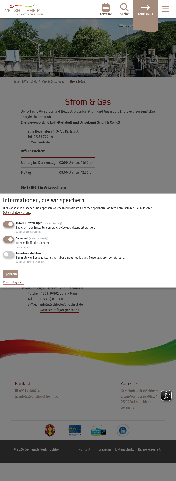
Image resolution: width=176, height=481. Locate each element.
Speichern (11, 274)
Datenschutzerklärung (16, 212)
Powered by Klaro (13, 282)
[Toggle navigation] (165, 9)
